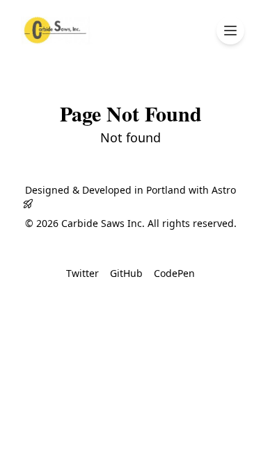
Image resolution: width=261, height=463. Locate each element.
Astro (224, 189)
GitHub (126, 273)
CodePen (174, 273)
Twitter (82, 273)
